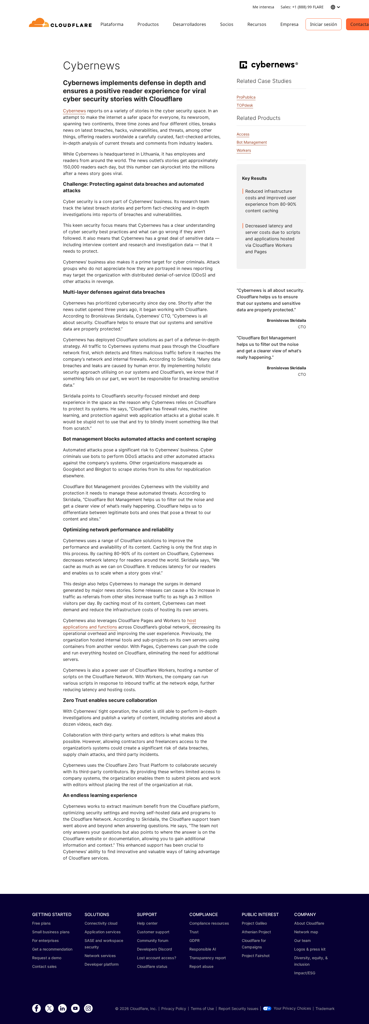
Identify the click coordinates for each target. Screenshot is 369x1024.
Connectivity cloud (101, 923)
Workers (244, 150)
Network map (306, 932)
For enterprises (45, 940)
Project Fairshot (256, 955)
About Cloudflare (309, 923)
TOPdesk (245, 105)
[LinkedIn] (62, 1008)
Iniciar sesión (323, 24)
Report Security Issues (238, 1009)
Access (243, 134)
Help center (147, 923)
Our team (302, 940)
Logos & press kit (310, 949)
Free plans (41, 923)
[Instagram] (88, 1008)
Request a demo (46, 957)
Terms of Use (202, 1009)
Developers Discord (154, 949)
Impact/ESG (304, 973)
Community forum (152, 940)
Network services (100, 955)
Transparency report (207, 957)
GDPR (194, 940)
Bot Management (252, 142)
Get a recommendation (52, 949)
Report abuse (201, 966)
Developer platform (102, 964)
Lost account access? (156, 957)
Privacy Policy (173, 1009)
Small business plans (51, 932)
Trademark (325, 1009)
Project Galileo (254, 923)
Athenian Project (256, 932)
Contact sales (44, 966)
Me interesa (263, 6)
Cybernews (74, 110)
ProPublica (246, 97)
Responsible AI (202, 949)
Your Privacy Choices (292, 1008)
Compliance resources (209, 923)
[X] (49, 1008)
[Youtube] (75, 1008)
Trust (194, 932)
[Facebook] (36, 1008)
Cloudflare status (152, 966)
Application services (103, 932)
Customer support (153, 932)
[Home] (61, 24)
